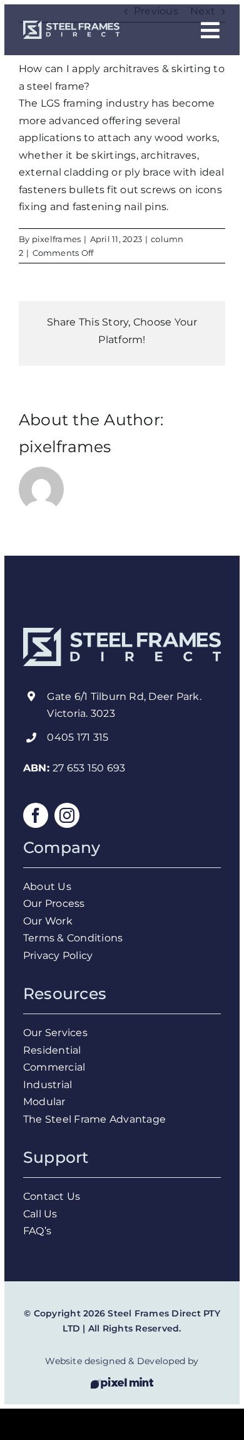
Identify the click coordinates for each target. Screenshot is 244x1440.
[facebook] (35, 815)
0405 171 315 (77, 737)
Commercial (54, 1067)
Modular (44, 1102)
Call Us (41, 1214)
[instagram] (66, 815)
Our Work (49, 921)
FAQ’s (37, 1231)
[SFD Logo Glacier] (71, 25)
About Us (48, 886)
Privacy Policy (59, 955)
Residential (53, 1050)
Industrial (47, 1085)
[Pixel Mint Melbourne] (122, 1382)
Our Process (55, 903)
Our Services (56, 1033)
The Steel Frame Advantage (94, 1119)
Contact (43, 1196)
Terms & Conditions (74, 938)
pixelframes (56, 239)
